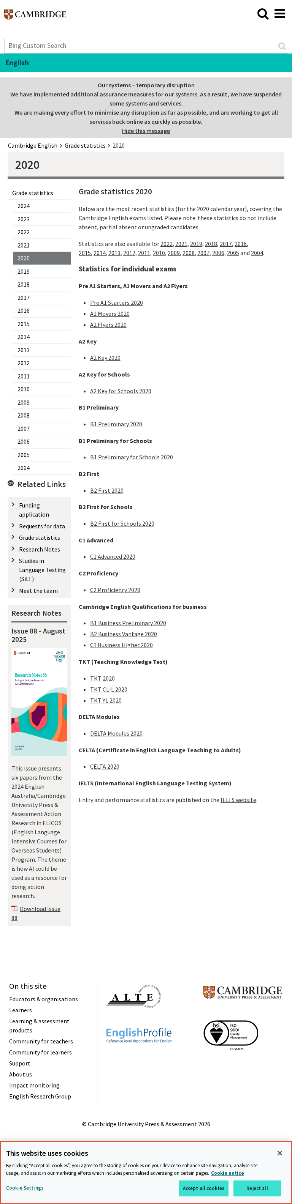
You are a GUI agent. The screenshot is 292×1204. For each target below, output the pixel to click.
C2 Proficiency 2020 (115, 590)
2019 (23, 271)
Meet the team (38, 590)
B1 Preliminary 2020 (116, 424)
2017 (23, 297)
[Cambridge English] (35, 16)
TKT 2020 (102, 678)
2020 (23, 258)
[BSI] (230, 1064)
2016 (23, 310)
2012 (23, 363)
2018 (23, 284)
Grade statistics (32, 193)
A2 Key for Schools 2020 (120, 391)
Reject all (257, 1188)
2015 (23, 324)
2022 (23, 232)
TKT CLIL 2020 (108, 689)
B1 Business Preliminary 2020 (128, 623)
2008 (23, 415)
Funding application (34, 509)
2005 (23, 455)
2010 (23, 389)
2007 (23, 428)
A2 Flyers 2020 (108, 324)
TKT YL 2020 (106, 700)
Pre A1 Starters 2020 (116, 302)
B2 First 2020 (107, 490)
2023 (23, 219)
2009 (23, 402)
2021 (23, 245)
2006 (23, 441)
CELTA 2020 (104, 766)
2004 (23, 467)
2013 (23, 350)
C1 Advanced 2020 (112, 556)
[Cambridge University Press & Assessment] (242, 1014)
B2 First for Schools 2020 (122, 523)
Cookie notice (227, 1173)
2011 (23, 376)
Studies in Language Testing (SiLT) (42, 570)
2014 (23, 336)
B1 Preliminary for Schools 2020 (131, 457)
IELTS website (238, 800)
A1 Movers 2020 (110, 313)
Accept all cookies (203, 1188)
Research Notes (39, 549)
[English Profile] (138, 1057)
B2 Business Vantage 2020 (123, 634)
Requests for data (42, 526)
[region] (146, 1172)
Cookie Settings (24, 1188)
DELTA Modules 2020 (116, 733)
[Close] (279, 1153)
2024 (23, 206)
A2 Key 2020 (105, 357)
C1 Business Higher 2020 (121, 645)
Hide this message (146, 130)
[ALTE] (133, 1021)
